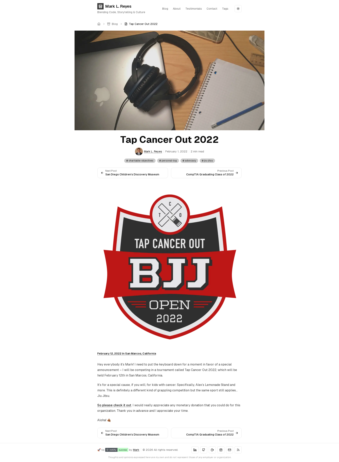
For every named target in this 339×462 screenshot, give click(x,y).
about (177, 8)
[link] (141, 24)
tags (225, 8)
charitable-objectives (141, 160)
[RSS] (238, 449)
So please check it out (114, 405)
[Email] (229, 449)
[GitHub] (203, 449)
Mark (136, 449)
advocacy (190, 160)
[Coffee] (212, 449)
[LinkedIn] (195, 449)
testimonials (193, 8)
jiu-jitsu (208, 160)
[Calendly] (220, 449)
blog (165, 8)
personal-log (169, 160)
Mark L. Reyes (118, 6)
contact (212, 8)
